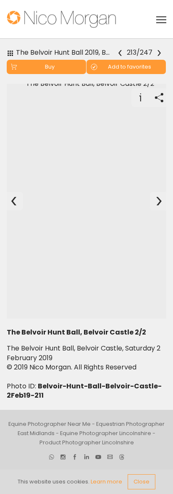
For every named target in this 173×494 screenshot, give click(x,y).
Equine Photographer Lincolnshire (105, 433)
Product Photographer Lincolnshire (86, 442)
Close (141, 481)
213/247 (140, 53)
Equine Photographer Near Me (49, 424)
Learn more (106, 481)
